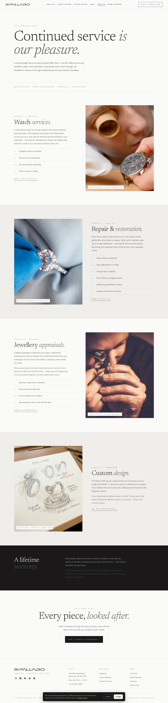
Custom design (79, 87)
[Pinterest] (29, 678)
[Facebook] (20, 678)
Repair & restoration (43, 87)
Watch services (21, 87)
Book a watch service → (26, 179)
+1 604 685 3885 (75, 684)
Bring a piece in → (101, 299)
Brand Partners (115, 4)
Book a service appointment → (84, 639)
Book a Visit (134, 685)
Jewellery (50, 4)
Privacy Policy (82, 698)
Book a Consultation (150, 4)
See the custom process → (104, 509)
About (92, 4)
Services (101, 4)
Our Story (133, 673)
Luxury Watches (64, 4)
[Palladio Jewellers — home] (24, 4)
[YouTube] (25, 678)
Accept (118, 697)
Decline (108, 697)
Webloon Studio (147, 698)
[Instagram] (16, 678)
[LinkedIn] (34, 678)
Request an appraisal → (26, 410)
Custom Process (81, 4)
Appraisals (62, 87)
